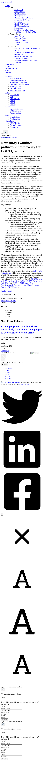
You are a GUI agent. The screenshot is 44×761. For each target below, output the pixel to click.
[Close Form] (3, 689)
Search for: (5, 353)
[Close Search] (3, 356)
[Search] (5, 132)
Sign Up (4, 364)
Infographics (14, 127)
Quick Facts (9, 121)
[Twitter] (22, 427)
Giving (7, 71)
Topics (7, 6)
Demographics (19, 16)
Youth (16, 44)
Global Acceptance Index (23, 56)
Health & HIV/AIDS (21, 24)
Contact (12, 105)
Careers (12, 101)
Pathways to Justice (21, 58)
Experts (8, 66)
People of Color (20, 38)
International (18, 28)
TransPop (17, 62)
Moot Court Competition (19, 82)
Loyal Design (24, 384)
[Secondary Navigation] (2, 133)
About (7, 93)
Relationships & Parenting (23, 30)
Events (7, 107)
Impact (12, 103)
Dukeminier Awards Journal (20, 84)
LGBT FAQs (15, 123)
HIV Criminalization (21, 26)
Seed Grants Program (17, 91)
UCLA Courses (15, 89)
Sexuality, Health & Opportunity (26, 60)
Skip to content (6, 2)
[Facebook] (22, 512)
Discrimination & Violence (24, 18)
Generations (18, 54)
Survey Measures (16, 125)
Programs (8, 76)
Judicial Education (16, 78)
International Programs (18, 80)
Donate (8, 73)
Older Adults (19, 36)
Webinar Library (16, 111)
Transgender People (21, 42)
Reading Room (15, 87)
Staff (11, 97)
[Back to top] (2, 514)
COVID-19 (18, 10)
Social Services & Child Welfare (25, 32)
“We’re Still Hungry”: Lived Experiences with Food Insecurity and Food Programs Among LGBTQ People (20, 285)
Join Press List (15, 119)
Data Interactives (11, 68)
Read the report (6, 291)
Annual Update (15, 113)
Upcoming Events (16, 109)
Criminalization (19, 12)
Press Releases (15, 117)
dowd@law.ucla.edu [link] (8, 301)
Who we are (14, 95)
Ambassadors (15, 99)
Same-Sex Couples (21, 40)
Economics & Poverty (22, 20)
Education (18, 22)
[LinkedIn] (22, 470)
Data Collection (20, 14)
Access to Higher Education (24, 52)
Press (7, 115)
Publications (9, 64)
